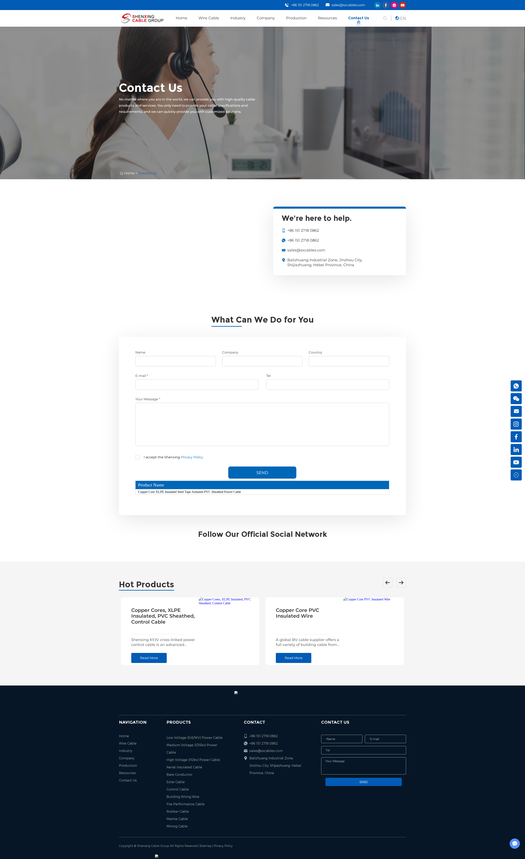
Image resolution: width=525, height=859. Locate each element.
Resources (327, 18)
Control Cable (178, 789)
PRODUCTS (179, 722)
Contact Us (358, 18)
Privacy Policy (192, 457)
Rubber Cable (178, 811)
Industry (237, 18)
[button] (388, 582)
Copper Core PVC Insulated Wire (297, 613)
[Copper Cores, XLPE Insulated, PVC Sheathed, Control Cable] (229, 631)
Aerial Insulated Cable (184, 767)
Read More (149, 658)
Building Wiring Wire (183, 797)
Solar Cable (176, 782)
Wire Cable (209, 18)
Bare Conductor (179, 774)
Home (181, 18)
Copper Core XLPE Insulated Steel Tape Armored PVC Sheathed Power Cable (189, 492)
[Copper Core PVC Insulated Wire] (373, 631)
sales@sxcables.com (348, 5)
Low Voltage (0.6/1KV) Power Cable (195, 737)
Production (296, 18)
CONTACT (254, 722)
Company (266, 18)
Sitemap (206, 846)
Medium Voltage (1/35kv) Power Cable (192, 748)
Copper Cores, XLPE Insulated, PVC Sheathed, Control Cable (163, 616)
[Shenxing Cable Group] (141, 18)
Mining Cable (177, 826)
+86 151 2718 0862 (303, 240)
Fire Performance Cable (186, 804)
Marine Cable (177, 819)
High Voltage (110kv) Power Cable (193, 760)
